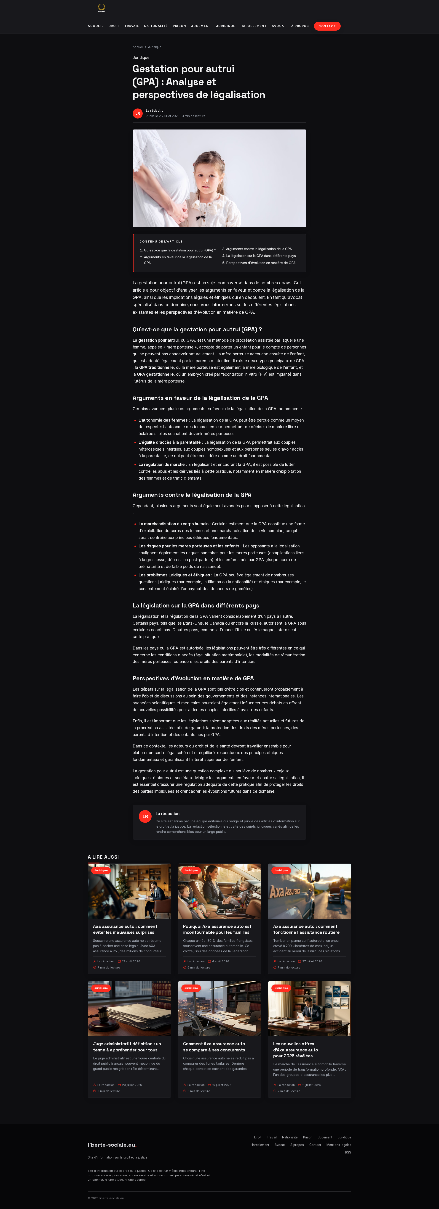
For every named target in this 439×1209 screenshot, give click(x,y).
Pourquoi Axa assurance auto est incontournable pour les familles (217, 929)
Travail (131, 26)
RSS (348, 1152)
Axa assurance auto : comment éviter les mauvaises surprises (125, 929)
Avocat (279, 26)
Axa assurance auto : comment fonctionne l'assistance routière (306, 929)
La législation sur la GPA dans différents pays (261, 256)
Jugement (201, 26)
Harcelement (254, 26)
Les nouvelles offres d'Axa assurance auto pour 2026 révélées (295, 1050)
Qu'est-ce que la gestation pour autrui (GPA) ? (180, 250)
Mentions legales (339, 1145)
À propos (300, 26)
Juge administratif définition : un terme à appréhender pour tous (127, 1047)
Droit (114, 26)
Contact (327, 26)
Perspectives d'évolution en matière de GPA (260, 263)
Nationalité (156, 26)
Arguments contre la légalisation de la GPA (259, 249)
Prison (179, 26)
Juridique (226, 26)
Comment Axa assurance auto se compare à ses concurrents (214, 1047)
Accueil (96, 26)
